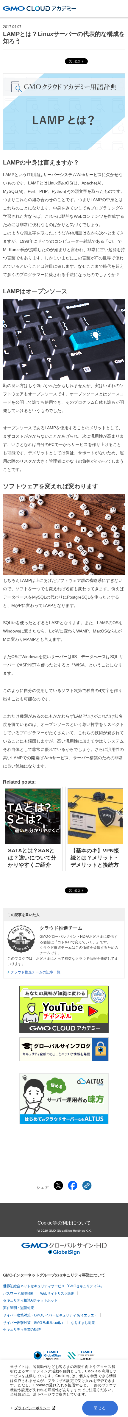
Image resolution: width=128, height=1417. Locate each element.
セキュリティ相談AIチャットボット (30, 1300)
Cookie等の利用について (64, 1222)
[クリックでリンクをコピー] (87, 1185)
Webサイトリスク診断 (57, 1293)
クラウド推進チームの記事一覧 (35, 972)
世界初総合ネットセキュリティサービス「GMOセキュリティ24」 (53, 1286)
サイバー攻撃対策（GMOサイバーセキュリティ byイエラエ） (50, 1315)
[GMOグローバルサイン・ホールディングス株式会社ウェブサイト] (64, 1253)
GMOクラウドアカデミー (39, 8)
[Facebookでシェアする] (72, 1185)
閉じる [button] (100, 1408)
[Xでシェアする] (58, 1185)
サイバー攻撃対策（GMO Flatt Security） (34, 1323)
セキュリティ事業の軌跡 (22, 1329)
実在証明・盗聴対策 (18, 1308)
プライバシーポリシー (32, 1408)
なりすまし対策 (83, 1323)
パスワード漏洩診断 (18, 1293)
